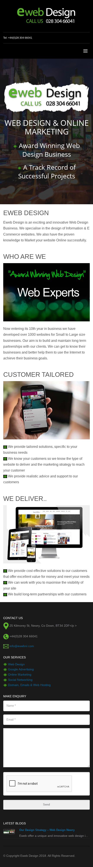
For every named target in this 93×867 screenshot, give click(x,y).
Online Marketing (19, 674)
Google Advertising (21, 669)
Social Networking (20, 679)
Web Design (16, 664)
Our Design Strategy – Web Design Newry (47, 830)
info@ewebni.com (22, 646)
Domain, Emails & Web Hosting (29, 685)
